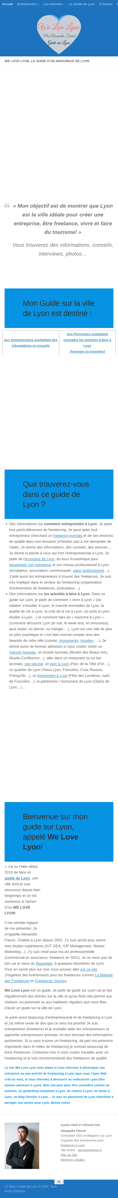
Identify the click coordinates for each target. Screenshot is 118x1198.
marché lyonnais (22, 652)
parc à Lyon (59, 664)
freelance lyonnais (67, 536)
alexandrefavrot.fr (90, 1150)
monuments (68, 641)
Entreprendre (26, 4)
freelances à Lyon (73, 1145)
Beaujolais (44, 963)
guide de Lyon (17, 878)
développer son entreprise (30, 565)
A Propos (105, 4)
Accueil (7, 4)
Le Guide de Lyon (82, 4)
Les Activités (52, 4)
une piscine (34, 664)
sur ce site (88, 969)
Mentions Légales (73, 1160)
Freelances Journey (50, 981)
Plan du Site (69, 1155)
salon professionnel (88, 571)
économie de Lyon (39, 559)
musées (86, 641)
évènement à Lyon (52, 676)
